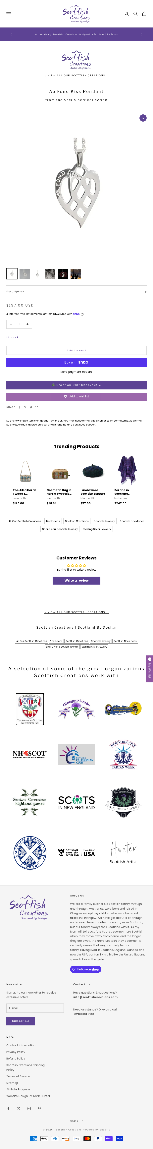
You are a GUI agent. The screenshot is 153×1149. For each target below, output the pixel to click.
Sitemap (12, 1083)
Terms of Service (18, 1076)
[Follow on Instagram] (29, 1109)
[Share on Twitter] (25, 407)
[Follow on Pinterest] (39, 1109)
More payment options (76, 372)
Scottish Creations (77, 521)
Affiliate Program (18, 1089)
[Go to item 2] (24, 273)
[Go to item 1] (12, 273)
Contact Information (20, 1045)
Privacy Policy (15, 1052)
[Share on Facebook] (19, 407)
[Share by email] (36, 407)
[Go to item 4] (50, 273)
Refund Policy (15, 1059)
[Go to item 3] (37, 273)
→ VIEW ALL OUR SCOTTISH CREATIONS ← (76, 75)
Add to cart (76, 350)
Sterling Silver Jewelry (97, 529)
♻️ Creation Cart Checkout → (76, 385)
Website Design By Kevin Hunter (28, 1096)
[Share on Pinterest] (30, 407)
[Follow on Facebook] (8, 1109)
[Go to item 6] (75, 273)
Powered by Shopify (96, 1129)
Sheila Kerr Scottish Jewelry (60, 529)
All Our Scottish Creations (25, 521)
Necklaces (53, 521)
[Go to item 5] (63, 273)
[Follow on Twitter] (19, 1109)
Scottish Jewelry (104, 521)
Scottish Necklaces (132, 521)
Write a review (77, 580)
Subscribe (20, 1021)
